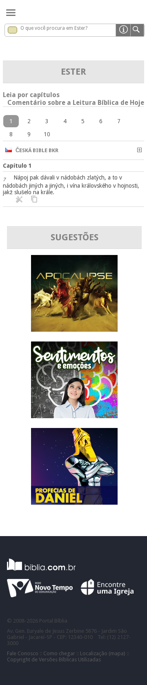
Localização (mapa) (102, 653)
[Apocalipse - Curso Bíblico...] (74, 329)
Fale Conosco (22, 653)
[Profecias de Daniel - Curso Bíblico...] (74, 502)
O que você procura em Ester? (53, 28)
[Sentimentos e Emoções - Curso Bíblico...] (74, 416)
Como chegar (59, 653)
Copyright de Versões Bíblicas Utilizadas (54, 659)
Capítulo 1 (17, 165)
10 (47, 134)
